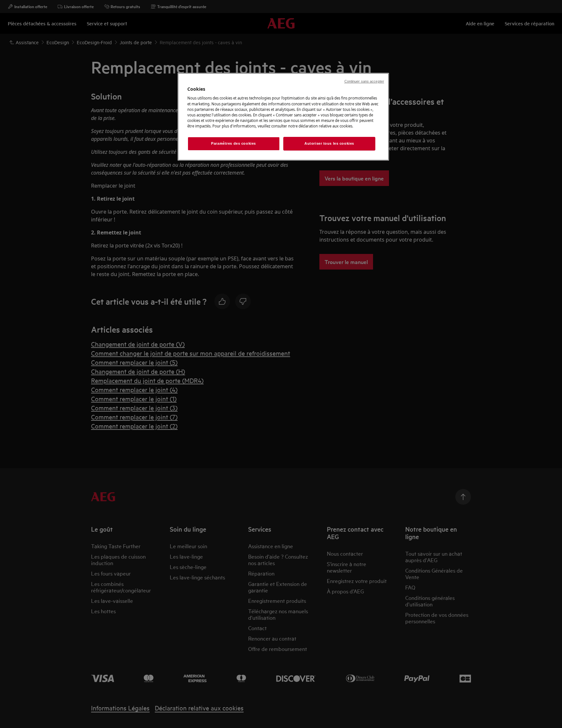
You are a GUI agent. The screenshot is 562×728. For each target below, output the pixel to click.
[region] (283, 117)
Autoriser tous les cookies (329, 143)
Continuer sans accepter (364, 81)
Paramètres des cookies (233, 143)
